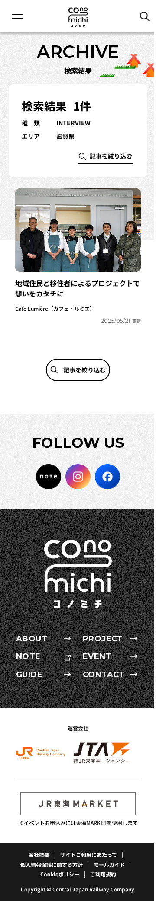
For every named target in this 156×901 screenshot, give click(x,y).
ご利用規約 (103, 874)
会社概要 (39, 855)
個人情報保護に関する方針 (51, 865)
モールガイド (109, 865)
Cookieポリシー (59, 874)
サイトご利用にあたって (88, 855)
